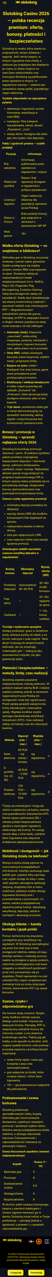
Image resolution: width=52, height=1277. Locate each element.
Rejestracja (36, 1272)
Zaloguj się (15, 1272)
